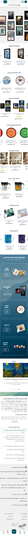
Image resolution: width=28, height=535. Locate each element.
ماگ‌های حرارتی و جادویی (14, 178)
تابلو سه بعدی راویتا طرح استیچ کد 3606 (13, 62)
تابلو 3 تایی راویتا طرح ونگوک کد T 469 (20, 114)
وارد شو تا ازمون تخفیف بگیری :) (13, 5)
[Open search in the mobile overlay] (11, 1)
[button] (2, 1)
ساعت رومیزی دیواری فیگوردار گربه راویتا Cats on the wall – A (7, 89)
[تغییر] (25, 430)
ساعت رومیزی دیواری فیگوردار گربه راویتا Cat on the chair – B (20, 89)
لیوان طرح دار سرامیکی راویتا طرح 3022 (8, 247)
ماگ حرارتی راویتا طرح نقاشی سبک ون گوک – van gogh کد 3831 (15, 195)
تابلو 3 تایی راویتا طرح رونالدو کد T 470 (6, 114)
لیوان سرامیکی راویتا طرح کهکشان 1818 (22, 247)
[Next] (1, 58)
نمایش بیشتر (14, 421)
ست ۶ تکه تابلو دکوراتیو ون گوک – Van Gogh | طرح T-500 (13, 167)
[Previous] (27, 58)
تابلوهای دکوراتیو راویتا (14, 151)
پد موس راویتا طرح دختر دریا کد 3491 (22, 221)
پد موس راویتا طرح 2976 (8, 220)
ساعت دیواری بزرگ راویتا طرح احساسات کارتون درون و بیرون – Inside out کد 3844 (17, 141)
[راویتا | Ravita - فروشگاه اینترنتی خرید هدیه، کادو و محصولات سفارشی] (24, 2)
